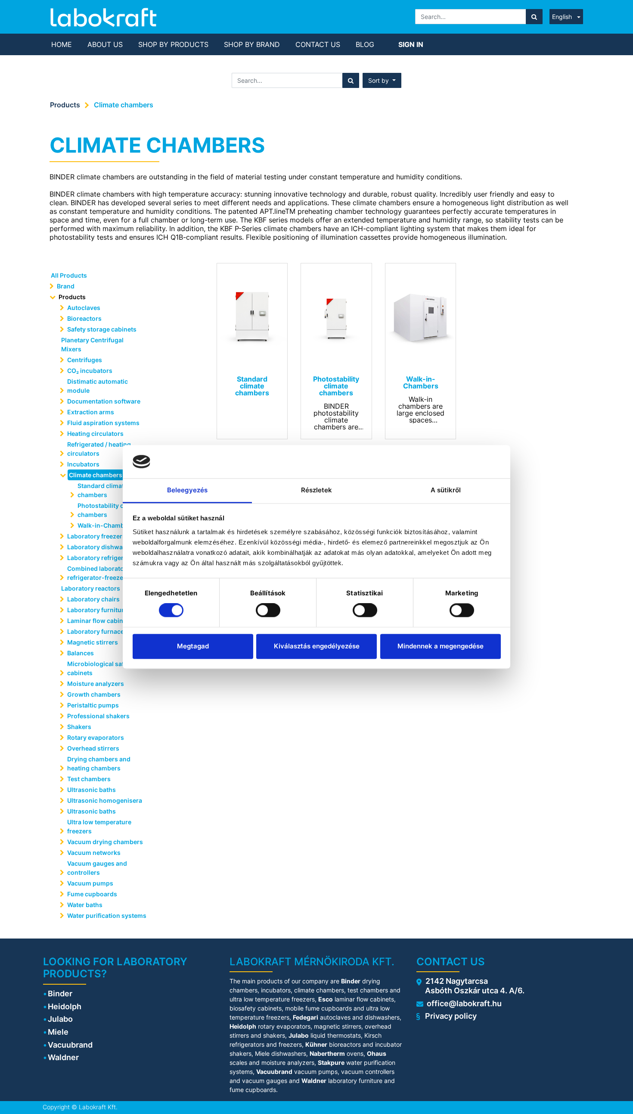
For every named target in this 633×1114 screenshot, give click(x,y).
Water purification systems (107, 915)
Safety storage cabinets (102, 329)
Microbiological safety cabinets (100, 668)
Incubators (83, 464)
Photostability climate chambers (110, 510)
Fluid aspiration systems (103, 422)
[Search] (534, 16)
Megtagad (193, 646)
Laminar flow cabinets (99, 620)
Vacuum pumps (90, 883)
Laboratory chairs (93, 599)
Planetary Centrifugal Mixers (92, 344)
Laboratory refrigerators (103, 557)
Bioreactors (84, 318)
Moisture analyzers (96, 683)
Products (65, 104)
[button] (382, 80)
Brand (65, 286)
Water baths (84, 904)
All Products (69, 275)
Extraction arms (90, 412)
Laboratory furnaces (97, 631)
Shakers (79, 726)
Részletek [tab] (316, 490)
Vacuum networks (94, 852)
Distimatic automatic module (97, 386)
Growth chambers (94, 694)
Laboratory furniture (97, 609)
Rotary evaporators (95, 737)
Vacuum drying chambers (105, 841)
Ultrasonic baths (91, 789)
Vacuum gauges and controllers (97, 868)
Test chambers (89, 778)
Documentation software (103, 401)
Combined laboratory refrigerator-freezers (98, 573)
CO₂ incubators (89, 370)
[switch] (268, 610)
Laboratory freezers (96, 536)
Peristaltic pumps (93, 705)
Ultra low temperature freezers (99, 826)
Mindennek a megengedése (440, 646)
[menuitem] (61, 44)
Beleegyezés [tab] (187, 490)
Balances (80, 653)
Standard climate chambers (102, 490)
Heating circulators (95, 433)
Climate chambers (123, 104)
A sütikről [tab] (446, 490)
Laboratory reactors (90, 588)
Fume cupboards (92, 894)
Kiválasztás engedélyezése (317, 646)
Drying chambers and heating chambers (98, 763)
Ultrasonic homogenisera (104, 800)
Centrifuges (84, 359)
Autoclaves (83, 307)
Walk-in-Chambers (106, 525)
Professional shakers (98, 716)
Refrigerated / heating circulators (99, 449)
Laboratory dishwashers (103, 547)
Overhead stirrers (93, 748)
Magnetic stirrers (92, 642)
